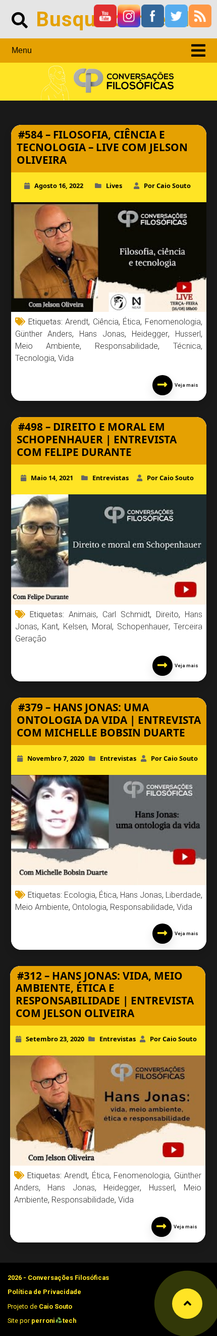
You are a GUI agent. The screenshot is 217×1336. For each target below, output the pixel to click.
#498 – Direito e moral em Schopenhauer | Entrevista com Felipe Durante (97, 439)
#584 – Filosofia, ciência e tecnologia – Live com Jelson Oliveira (102, 147)
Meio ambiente (47, 346)
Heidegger (150, 334)
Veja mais (185, 385)
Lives (114, 185)
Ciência (106, 322)
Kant (50, 626)
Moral (102, 626)
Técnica (187, 346)
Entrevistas (110, 477)
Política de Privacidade (44, 1292)
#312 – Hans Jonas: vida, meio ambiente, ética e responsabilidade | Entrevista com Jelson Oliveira (105, 995)
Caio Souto (55, 1306)
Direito (167, 614)
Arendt (76, 322)
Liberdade (183, 895)
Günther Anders (44, 334)
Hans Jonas (102, 334)
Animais (82, 614)
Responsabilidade (126, 346)
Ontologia (89, 907)
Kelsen (75, 626)
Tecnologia (35, 358)
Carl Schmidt (126, 614)
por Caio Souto (167, 185)
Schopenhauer (143, 626)
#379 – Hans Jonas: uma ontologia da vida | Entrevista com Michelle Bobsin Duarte (109, 720)
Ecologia (79, 895)
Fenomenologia (173, 322)
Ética (131, 322)
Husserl (188, 334)
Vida (66, 358)
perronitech (53, 1320)
